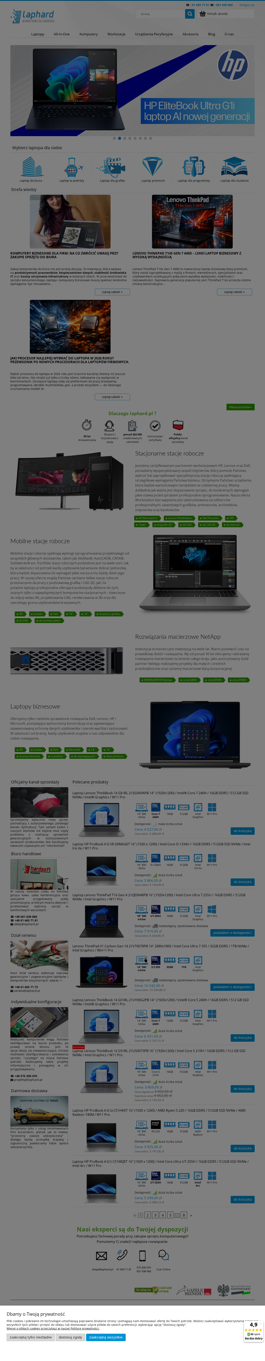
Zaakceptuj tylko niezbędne (31, 1337)
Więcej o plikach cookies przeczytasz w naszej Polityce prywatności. (53, 1328)
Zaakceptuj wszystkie (106, 1337)
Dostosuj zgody (70, 1337)
